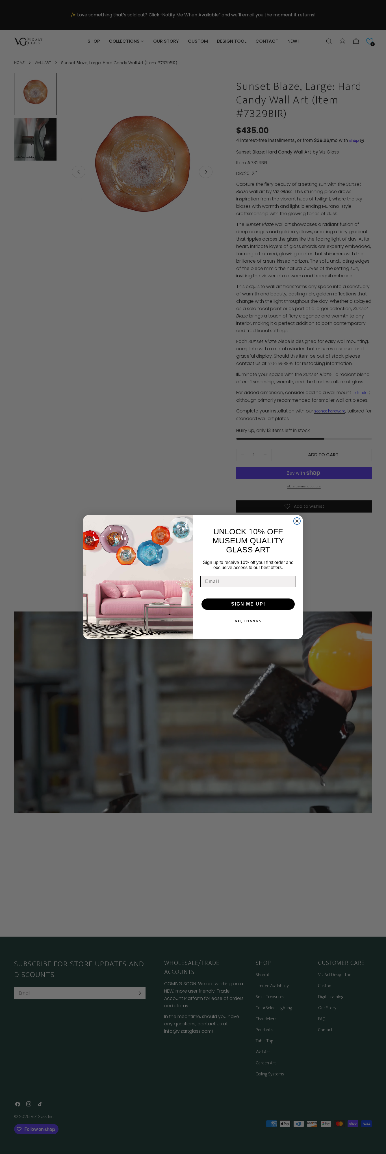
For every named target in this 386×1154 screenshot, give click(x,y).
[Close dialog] (297, 521)
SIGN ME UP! (248, 604)
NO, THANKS (248, 621)
